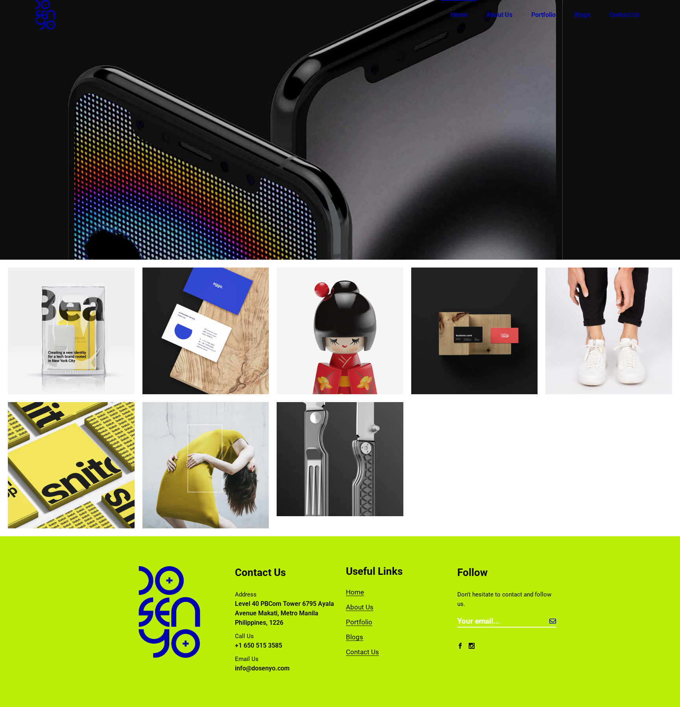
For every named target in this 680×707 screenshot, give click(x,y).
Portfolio (359, 622)
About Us (359, 607)
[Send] (552, 621)
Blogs (354, 637)
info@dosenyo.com (262, 668)
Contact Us (362, 652)
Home (355, 592)
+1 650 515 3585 (258, 645)
